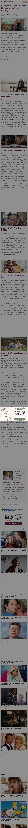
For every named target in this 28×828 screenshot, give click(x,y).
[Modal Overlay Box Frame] (14, 414)
